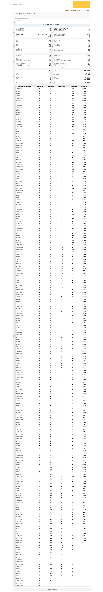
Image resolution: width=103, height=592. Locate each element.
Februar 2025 (19, 119)
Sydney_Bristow (19, 50)
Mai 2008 (18, 467)
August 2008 (19, 462)
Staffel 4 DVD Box (19, 59)
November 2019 (19, 228)
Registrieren (86, 10)
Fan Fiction (56, 46)
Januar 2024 (18, 142)
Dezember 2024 (19, 122)
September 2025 (19, 107)
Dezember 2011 (19, 393)
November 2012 (19, 374)
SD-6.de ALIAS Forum (20, 20)
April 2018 (18, 261)
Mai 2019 (18, 239)
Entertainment (57, 45)
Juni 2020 (18, 216)
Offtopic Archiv (57, 40)
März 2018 (18, 263)
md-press (17, 44)
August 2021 (19, 192)
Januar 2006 (18, 516)
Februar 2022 (19, 181)
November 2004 (19, 540)
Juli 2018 (18, 256)
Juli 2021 (18, 194)
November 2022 (19, 166)
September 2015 (19, 315)
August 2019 (19, 233)
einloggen (25, 13)
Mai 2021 (18, 197)
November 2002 (19, 582)
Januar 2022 (18, 183)
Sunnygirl (88, 33)
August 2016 (19, 296)
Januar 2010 (18, 433)
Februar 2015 (19, 327)
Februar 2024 (19, 140)
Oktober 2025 (19, 105)
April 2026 (18, 95)
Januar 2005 (18, 537)
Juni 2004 (18, 549)
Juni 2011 (18, 403)
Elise (17, 82)
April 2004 (18, 552)
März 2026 (18, 96)
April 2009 (18, 448)
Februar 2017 (19, 285)
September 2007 (19, 481)
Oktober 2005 (19, 521)
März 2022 (18, 180)
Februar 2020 (19, 223)
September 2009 (19, 440)
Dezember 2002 (19, 580)
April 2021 (18, 199)
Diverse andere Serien (58, 50)
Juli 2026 (18, 90)
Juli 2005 (18, 526)
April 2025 (18, 116)
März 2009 (18, 450)
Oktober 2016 (19, 292)
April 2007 (18, 490)
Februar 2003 (19, 576)
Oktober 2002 (19, 583)
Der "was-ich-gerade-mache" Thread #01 (62, 60)
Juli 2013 (18, 360)
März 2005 (18, 533)
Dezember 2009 (19, 434)
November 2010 (19, 415)
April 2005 (18, 531)
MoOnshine (56, 74)
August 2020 (19, 213)
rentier (17, 41)
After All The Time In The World (22, 62)
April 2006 (18, 511)
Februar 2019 (19, 244)
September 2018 (19, 252)
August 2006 (19, 504)
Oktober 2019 (19, 230)
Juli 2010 (18, 422)
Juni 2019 (18, 237)
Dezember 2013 (19, 351)
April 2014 (18, 344)
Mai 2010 (18, 426)
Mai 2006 (18, 509)
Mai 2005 (18, 530)
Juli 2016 (18, 297)
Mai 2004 (18, 550)
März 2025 (18, 117)
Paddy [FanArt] (19, 49)
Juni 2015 (18, 320)
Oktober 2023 (19, 147)
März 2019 (18, 242)
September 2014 (19, 336)
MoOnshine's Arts (19, 64)
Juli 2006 (18, 505)
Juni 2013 (18, 362)
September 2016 (19, 294)
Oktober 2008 (19, 459)
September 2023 (19, 148)
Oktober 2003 (19, 563)
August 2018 (19, 254)
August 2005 (19, 524)
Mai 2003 (18, 571)
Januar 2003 (18, 578)
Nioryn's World (18, 55)
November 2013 (19, 353)
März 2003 (18, 575)
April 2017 (18, 282)
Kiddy (17, 51)
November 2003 (19, 561)
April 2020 (18, 220)
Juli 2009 (18, 443)
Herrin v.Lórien (19, 77)
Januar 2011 (18, 412)
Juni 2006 (18, 507)
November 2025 (19, 103)
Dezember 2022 (19, 164)
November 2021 (19, 187)
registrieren (32, 13)
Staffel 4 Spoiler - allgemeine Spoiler (23, 60)
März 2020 (18, 221)
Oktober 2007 (19, 479)
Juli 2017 (18, 277)
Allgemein (56, 49)
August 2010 (19, 421)
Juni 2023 (18, 154)
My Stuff (17, 58)
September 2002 (19, 585)
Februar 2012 (19, 389)
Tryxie (17, 40)
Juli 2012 (18, 381)
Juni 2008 (18, 466)
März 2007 (18, 492)
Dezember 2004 (19, 538)
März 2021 (18, 200)
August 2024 (19, 129)
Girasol (17, 46)
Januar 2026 (18, 100)
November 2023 (19, 145)
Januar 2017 (18, 287)
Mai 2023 (18, 155)
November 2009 (19, 436)
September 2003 (19, 564)
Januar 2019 (18, 246)
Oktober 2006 (19, 500)
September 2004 (19, 544)
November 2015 (19, 311)
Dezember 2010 (19, 414)
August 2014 (19, 337)
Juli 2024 (18, 131)
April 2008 (18, 469)
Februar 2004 (19, 556)
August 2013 (19, 358)
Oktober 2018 (19, 251)
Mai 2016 (18, 301)
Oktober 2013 (19, 355)
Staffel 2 (55, 51)
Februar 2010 (19, 431)
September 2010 (19, 419)
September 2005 (19, 523)
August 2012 (19, 379)
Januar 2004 (18, 557)
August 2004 (19, 545)
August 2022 (19, 171)
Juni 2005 (18, 528)
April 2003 (18, 573)
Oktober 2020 (19, 209)
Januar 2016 (18, 308)
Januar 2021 (18, 204)
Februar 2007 (19, 493)
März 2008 (18, 471)
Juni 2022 (18, 174)
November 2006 (19, 498)
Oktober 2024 (19, 126)
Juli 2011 (18, 401)
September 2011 (19, 398)
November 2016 (19, 291)
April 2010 (18, 427)
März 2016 (18, 304)
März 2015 (18, 325)
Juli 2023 (18, 152)
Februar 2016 (19, 306)
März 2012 (18, 388)
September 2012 (19, 377)
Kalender (78, 10)
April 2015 (18, 323)
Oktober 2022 (19, 168)
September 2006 (19, 502)
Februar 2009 (19, 452)
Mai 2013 (18, 363)
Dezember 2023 (19, 143)
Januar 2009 (18, 453)
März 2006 (18, 512)
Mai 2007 (18, 488)
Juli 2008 (18, 464)
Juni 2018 (18, 258)
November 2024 (19, 124)
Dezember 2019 (19, 226)
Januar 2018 (18, 266)
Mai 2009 (18, 447)
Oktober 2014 (19, 334)
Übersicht (67, 10)
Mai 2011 (18, 405)
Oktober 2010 (19, 417)
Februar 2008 (19, 472)
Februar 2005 (19, 535)
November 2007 (19, 478)
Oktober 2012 (19, 375)
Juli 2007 (18, 485)
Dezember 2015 (19, 310)
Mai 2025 (18, 114)
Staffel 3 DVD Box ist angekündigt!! (23, 65)
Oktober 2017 (19, 271)
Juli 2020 (18, 214)
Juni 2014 (18, 341)
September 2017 (19, 273)
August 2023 (19, 150)
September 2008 (19, 460)
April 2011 (18, 407)
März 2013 (18, 367)
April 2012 (18, 386)
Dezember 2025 (19, 102)
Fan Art (55, 42)
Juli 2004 (18, 547)
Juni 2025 (18, 112)
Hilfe (72, 10)
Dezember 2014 (19, 330)
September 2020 (19, 211)
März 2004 (18, 554)
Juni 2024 (18, 133)
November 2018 (19, 249)
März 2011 (18, 408)
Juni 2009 (18, 445)
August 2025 (19, 109)
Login (82, 10)
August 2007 (19, 483)
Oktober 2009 (19, 438)
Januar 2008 (18, 474)
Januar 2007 (18, 495)
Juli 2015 (18, 318)
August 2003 (19, 566)
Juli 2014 (18, 339)
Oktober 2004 (19, 542)
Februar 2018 (19, 265)
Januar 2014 (18, 349)
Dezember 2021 (19, 185)
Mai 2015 (18, 322)
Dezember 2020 (19, 206)
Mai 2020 (18, 218)
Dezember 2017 (19, 268)
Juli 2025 (18, 110)
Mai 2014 (18, 343)
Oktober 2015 (19, 313)
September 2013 (19, 356)
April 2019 (18, 240)
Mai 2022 (18, 176)
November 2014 (19, 332)
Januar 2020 (18, 225)
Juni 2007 (18, 486)
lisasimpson (18, 48)
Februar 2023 (19, 161)
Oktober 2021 (19, 188)
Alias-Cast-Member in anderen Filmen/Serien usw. (64, 62)
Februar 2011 (19, 410)
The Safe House (57, 48)
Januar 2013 (18, 370)
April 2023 (18, 157)
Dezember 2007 (19, 476)
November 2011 (19, 395)
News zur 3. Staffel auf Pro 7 (21, 63)
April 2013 (18, 365)
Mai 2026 (18, 93)
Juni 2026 (18, 91)
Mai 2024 (18, 135)
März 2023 (18, 159)
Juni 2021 (18, 195)
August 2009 (19, 441)
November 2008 (19, 457)
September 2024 (19, 128)
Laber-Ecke (56, 44)
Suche (74, 10)
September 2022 (19, 169)
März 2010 (18, 429)
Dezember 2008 (19, 455)
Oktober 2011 (19, 396)
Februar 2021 (19, 202)
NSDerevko (18, 81)
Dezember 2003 (19, 559)
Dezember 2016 (19, 289)
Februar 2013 (19, 369)
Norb (17, 75)
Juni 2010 (18, 424)
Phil (16, 74)
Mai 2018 (18, 259)
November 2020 (19, 207)
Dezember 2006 (19, 497)
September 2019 (19, 232)
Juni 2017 (18, 278)
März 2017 (18, 284)
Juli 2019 (18, 235)
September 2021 (19, 190)
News (55, 41)
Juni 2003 (18, 570)
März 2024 (18, 138)
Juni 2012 (18, 382)
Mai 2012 (18, 384)
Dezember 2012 (19, 372)
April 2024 (18, 136)
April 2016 (18, 303)
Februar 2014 (19, 348)
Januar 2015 (18, 329)
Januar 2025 (18, 121)
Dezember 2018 (19, 247)
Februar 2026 (19, 98)
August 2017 (19, 275)
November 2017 (19, 270)
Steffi (17, 45)
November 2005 (19, 519)
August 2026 (19, 88)
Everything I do (19, 56)
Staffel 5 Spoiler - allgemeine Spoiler (23, 67)
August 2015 (19, 317)
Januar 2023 (18, 162)
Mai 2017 (18, 280)
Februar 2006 (19, 514)
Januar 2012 (18, 391)
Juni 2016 (18, 299)
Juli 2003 (18, 568)
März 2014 (18, 346)
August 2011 (18, 400)
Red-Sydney (18, 42)
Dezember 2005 (19, 518)
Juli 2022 (18, 173)
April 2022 (18, 178)
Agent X (55, 82)
